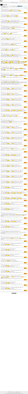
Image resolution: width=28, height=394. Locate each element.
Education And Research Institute (8, 43)
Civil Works (8, 243)
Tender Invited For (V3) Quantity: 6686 (7, 187)
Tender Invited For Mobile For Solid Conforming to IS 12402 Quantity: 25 (11, 127)
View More (14, 293)
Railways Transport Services (8, 20)
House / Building (8, 32)
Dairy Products (8, 231)
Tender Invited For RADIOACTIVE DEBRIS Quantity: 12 (9, 44)
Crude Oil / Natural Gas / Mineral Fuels (8, 67)
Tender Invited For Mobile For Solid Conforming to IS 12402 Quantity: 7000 (12, 171)
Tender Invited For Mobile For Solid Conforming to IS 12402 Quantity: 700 (11, 160)
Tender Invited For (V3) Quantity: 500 (7, 271)
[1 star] (5, 6)
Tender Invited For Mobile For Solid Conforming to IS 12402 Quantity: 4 (11, 94)
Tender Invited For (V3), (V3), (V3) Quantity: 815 (13, 110)
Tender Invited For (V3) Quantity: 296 (7, 244)
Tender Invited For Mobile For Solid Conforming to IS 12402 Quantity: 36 (11, 143)
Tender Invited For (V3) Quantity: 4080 (7, 288)
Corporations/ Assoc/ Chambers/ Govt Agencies (8, 109)
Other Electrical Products (8, 9)
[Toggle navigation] (27, 1)
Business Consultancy (8, 60)
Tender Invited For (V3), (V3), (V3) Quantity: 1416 (13, 198)
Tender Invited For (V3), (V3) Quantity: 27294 (11, 221)
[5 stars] (8, 6)
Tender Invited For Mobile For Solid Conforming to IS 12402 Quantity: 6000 (12, 176)
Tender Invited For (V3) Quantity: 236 (7, 203)
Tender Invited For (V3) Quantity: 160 (7, 255)
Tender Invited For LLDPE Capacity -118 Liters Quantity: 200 (9, 260)
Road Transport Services (8, 26)
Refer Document (4, 11)
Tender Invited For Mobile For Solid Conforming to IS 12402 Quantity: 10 (11, 99)
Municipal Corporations (8, 98)
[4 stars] (7, 6)
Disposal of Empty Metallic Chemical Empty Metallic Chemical (11, 10)
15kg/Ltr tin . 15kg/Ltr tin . (6, 33)
